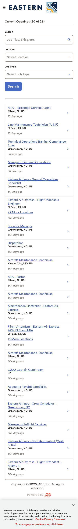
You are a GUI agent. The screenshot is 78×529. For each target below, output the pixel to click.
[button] (69, 39)
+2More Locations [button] (20, 212)
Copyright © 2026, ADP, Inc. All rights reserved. (37, 486)
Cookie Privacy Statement (50, 519)
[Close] (73, 505)
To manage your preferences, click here (39, 524)
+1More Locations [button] (20, 339)
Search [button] (13, 86)
